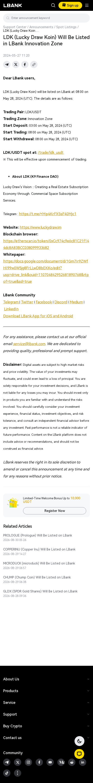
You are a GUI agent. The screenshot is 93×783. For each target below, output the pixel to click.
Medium (76, 302)
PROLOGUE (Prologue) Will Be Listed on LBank (37, 535)
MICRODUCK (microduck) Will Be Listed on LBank (39, 563)
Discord (60, 302)
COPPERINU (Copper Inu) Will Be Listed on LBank (39, 549)
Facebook (44, 302)
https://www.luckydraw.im (40, 227)
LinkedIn (11, 309)
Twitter (27, 302)
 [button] (53, 5)
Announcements (41, 27)
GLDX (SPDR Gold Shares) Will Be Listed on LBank (40, 591)
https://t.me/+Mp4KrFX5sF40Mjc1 (47, 214)
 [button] (84, 18)
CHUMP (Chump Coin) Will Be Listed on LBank (37, 577)
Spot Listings (66, 27)
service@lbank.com (29, 344)
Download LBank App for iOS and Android (38, 316)
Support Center (14, 27)
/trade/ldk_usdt (50, 152)
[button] (79, 754)
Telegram (11, 302)
